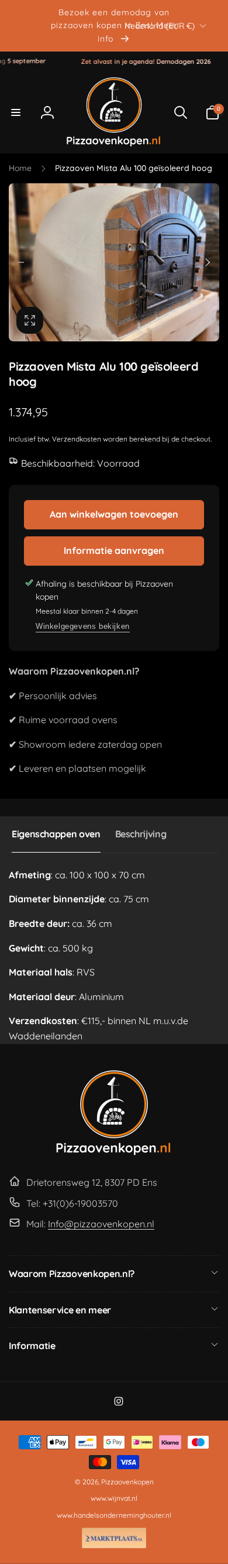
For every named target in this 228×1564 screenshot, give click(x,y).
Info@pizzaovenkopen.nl (101, 1224)
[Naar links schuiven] (21, 262)
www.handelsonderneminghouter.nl (114, 1515)
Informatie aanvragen (114, 550)
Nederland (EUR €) (160, 25)
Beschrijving (141, 834)
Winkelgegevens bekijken (83, 626)
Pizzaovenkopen (127, 1481)
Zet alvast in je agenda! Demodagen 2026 (134, 61)
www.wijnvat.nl (114, 1498)
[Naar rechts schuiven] (207, 262)
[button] (16, 112)
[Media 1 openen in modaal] (114, 262)
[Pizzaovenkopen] (114, 1153)
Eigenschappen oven (56, 834)
